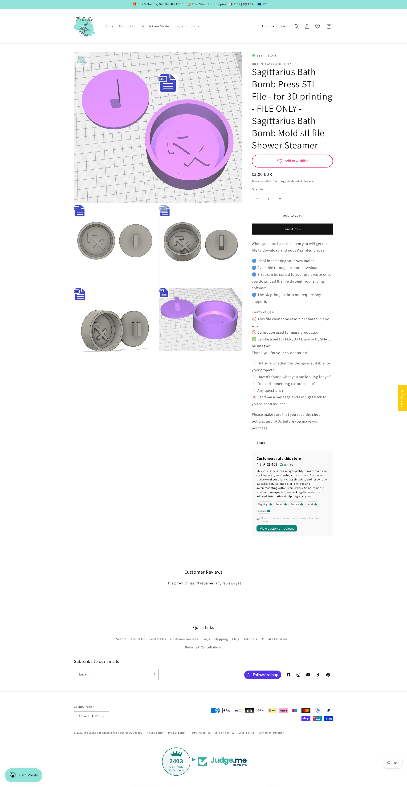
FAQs (206, 639)
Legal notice (246, 732)
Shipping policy (224, 732)
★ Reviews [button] (402, 398)
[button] (127, 26)
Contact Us (157, 639)
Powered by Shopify (130, 733)
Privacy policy (177, 732)
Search (121, 639)
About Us (138, 639)
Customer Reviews (184, 639)
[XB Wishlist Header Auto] (317, 26)
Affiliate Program (274, 639)
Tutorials (250, 639)
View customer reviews (277, 528)
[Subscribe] (153, 674)
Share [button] (260, 442)
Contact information (271, 732)
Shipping (279, 181)
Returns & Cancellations (203, 647)
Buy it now (292, 229)
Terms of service (200, 732)
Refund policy (155, 732)
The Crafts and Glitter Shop (101, 733)
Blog (235, 639)
